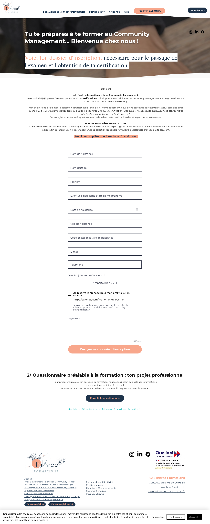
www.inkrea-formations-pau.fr (166, 491)
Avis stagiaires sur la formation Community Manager (50, 487)
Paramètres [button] (158, 517)
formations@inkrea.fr (172, 487)
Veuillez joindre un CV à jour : (86, 275)
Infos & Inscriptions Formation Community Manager (50, 482)
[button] (105, 282)
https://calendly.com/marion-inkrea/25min (99, 299)
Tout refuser (175, 517)
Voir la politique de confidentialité (31, 520)
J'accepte (194, 517)
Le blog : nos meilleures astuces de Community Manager (52, 496)
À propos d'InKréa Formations (39, 490)
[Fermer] (206, 516)
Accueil (28, 479)
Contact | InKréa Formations (38, 493)
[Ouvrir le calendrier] (137, 209)
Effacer (137, 341)
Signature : (74, 318)
